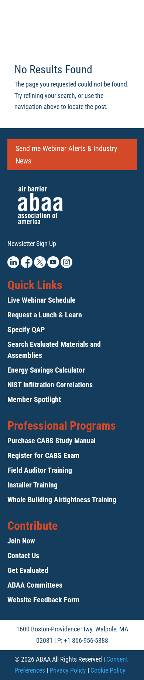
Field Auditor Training (39, 470)
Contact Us (23, 555)
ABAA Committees (34, 585)
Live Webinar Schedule (41, 300)
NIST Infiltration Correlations (50, 384)
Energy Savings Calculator (46, 370)
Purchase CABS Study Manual (51, 440)
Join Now (21, 540)
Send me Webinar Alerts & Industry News (66, 154)
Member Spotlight (34, 399)
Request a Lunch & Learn (44, 314)
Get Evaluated (27, 570)
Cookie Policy (108, 670)
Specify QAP (26, 329)
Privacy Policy (67, 670)
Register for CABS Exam (43, 455)
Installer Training (32, 484)
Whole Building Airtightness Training (61, 499)
